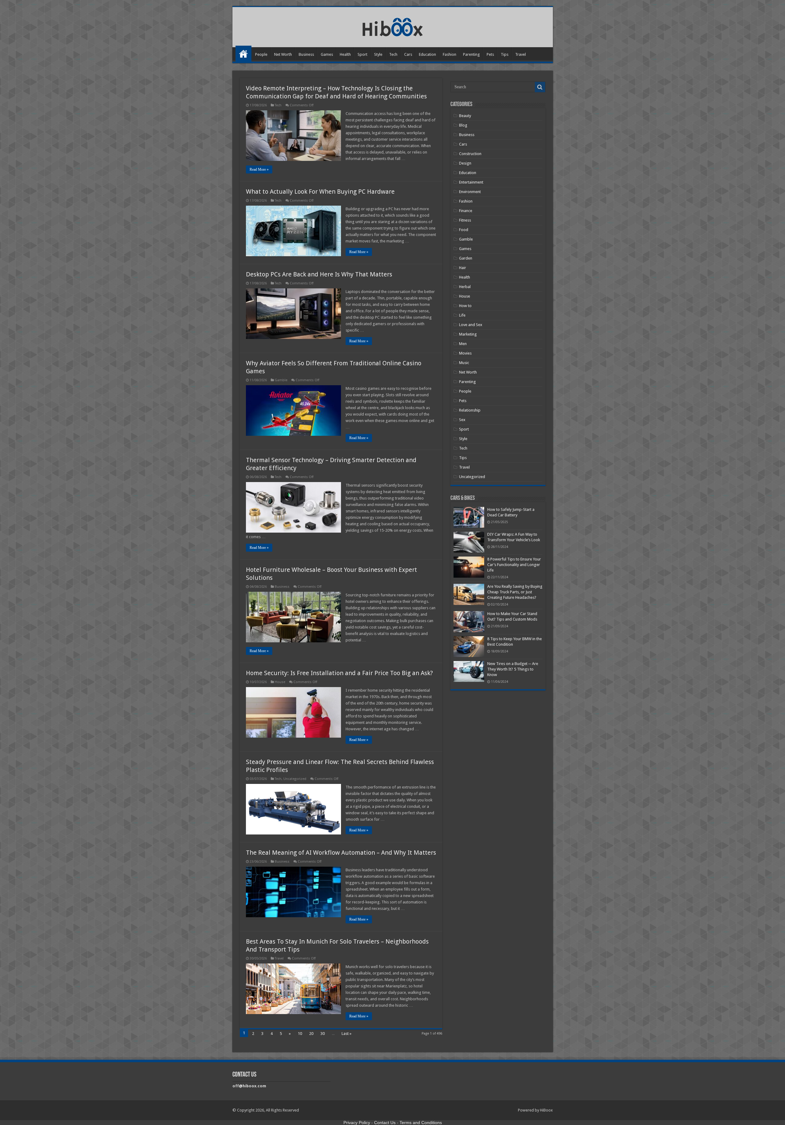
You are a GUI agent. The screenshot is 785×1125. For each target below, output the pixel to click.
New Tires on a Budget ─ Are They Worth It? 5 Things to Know (512, 669)
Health (345, 54)
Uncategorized (294, 779)
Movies (465, 353)
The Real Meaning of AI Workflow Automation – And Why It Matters (341, 852)
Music (464, 362)
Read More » (259, 169)
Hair (462, 267)
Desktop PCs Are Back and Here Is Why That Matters (319, 274)
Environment (470, 191)
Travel (520, 54)
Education (427, 54)
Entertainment (471, 182)
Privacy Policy (356, 1122)
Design (465, 163)
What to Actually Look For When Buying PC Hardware (320, 191)
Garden (465, 258)
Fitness (465, 220)
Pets (490, 54)
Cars (408, 54)
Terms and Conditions (421, 1122)
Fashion (449, 54)
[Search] (540, 87)
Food (463, 229)
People (261, 54)
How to (465, 305)
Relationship (470, 410)
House (280, 682)
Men (463, 343)
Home (243, 54)
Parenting (471, 54)
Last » (346, 1033)
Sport (362, 54)
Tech (393, 54)
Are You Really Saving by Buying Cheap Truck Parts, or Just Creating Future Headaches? (514, 592)
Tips (504, 54)
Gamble (281, 380)
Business (306, 54)
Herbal (465, 286)
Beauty (465, 115)
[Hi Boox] (392, 26)
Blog (463, 125)
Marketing (468, 334)
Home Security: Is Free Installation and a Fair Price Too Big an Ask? (339, 673)
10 (300, 1033)
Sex (462, 419)
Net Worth (283, 54)
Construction (470, 153)
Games (327, 54)
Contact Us (385, 1122)
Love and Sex (470, 324)
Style (378, 54)
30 (322, 1033)
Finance (465, 210)
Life (462, 315)
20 (311, 1033)
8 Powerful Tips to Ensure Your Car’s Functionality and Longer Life (514, 564)
